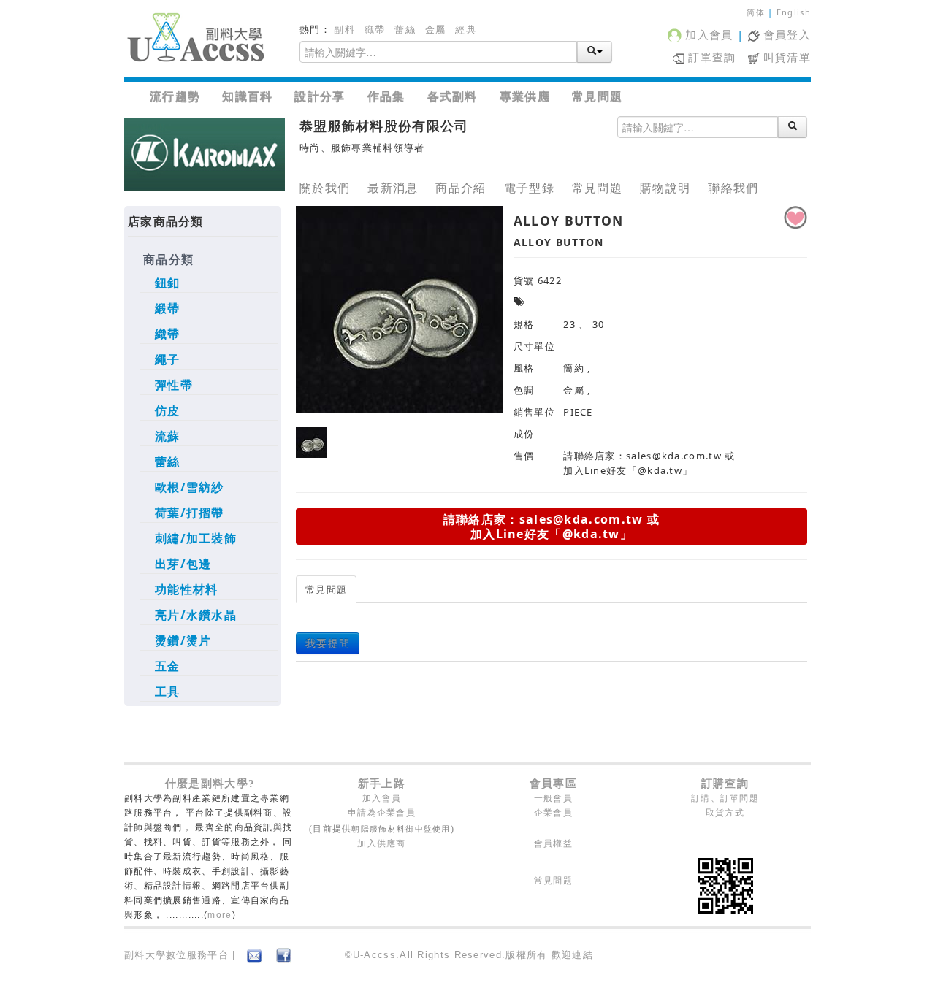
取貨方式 (725, 813)
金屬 (435, 29)
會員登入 (786, 34)
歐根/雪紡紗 (189, 487)
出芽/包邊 (183, 563)
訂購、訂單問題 (725, 798)
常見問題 (597, 96)
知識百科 (247, 96)
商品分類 (168, 259)
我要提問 (327, 643)
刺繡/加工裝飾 (196, 538)
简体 (756, 12)
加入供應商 (381, 843)
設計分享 (319, 96)
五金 (167, 666)
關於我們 (324, 188)
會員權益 (553, 843)
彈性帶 (174, 385)
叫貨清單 (786, 57)
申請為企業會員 (382, 813)
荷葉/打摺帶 (189, 512)
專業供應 (525, 96)
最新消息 (392, 188)
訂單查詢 (710, 57)
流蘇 (167, 436)
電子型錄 (529, 188)
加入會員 (707, 34)
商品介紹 (460, 188)
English (793, 12)
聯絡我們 (733, 188)
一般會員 (553, 798)
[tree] (203, 478)
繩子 (167, 359)
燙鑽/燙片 (183, 640)
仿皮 (167, 410)
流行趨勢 (175, 96)
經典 (465, 29)
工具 (167, 691)
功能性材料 (186, 589)
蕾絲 (405, 29)
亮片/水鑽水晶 (196, 615)
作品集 (386, 96)
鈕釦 (167, 282)
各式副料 (452, 96)
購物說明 (665, 188)
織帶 (375, 29)
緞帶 (167, 308)
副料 (344, 29)
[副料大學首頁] (197, 38)
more (219, 915)
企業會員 (553, 813)
